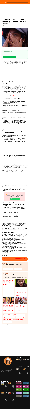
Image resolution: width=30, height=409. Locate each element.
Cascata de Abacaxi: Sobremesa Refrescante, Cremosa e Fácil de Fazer (6, 386)
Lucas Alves (6, 346)
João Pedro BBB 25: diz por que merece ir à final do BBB (8, 281)
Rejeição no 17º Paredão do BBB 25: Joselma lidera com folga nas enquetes (20, 307)
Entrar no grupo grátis (9, 56)
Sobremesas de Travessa (8, 314)
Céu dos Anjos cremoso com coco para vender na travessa (20, 373)
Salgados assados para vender (9, 317)
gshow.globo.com (16, 95)
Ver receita (5, 284)
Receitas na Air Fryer (21, 317)
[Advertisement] (15, 11)
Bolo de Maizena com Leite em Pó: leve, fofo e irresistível (13, 386)
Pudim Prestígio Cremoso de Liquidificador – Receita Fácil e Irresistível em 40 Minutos (13, 397)
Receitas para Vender (7, 319)
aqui (19, 202)
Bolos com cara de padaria (19, 314)
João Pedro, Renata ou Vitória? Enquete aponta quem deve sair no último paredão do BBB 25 (8, 308)
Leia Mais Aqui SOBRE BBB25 (14, 259)
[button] (17, 2)
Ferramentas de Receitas (18, 319)
